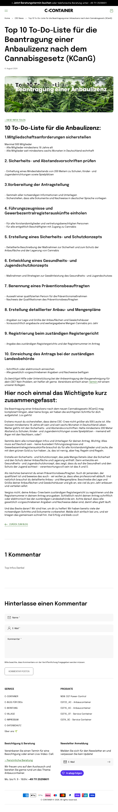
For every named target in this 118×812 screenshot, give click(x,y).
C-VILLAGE (10, 714)
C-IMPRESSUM (11, 720)
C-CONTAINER (11, 696)
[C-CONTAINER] (59, 11)
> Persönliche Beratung (19, 760)
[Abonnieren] (109, 762)
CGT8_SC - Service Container (76, 720)
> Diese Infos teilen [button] (15, 120)
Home (7, 18)
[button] (6, 10)
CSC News (19, 18)
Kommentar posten (19, 671)
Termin (93, 382)
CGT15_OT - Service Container (76, 714)
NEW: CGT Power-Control (73, 696)
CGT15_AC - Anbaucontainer (76, 708)
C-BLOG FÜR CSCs (14, 702)
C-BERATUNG (11, 708)
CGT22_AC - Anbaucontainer (76, 702)
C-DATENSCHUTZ (13, 726)
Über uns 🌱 (11, 731)
